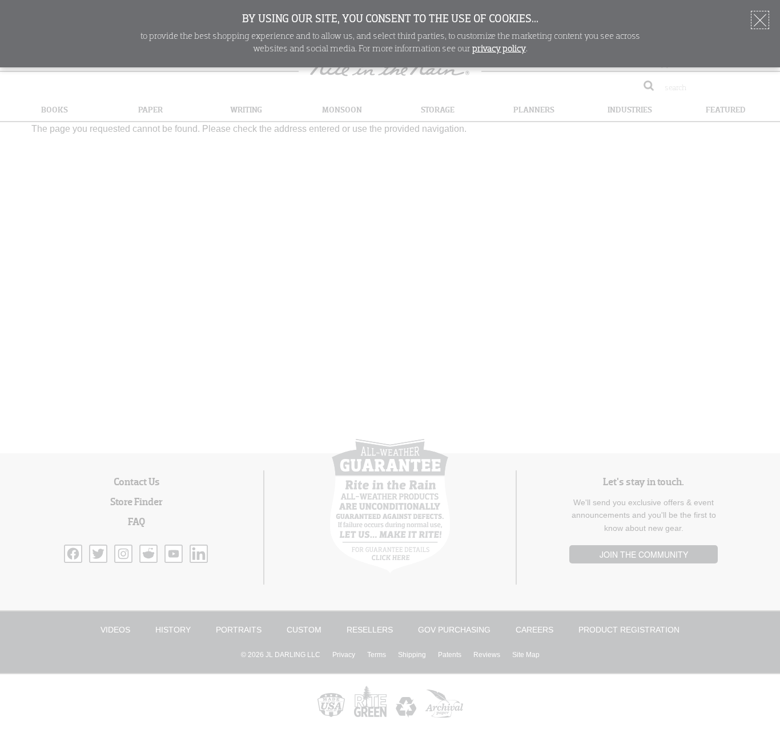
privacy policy (499, 49)
